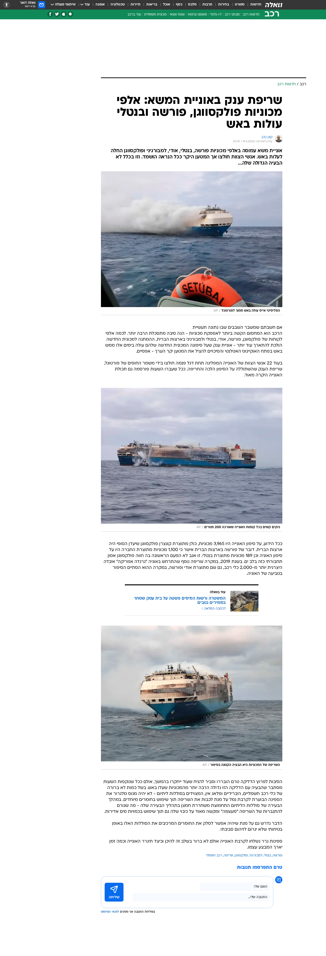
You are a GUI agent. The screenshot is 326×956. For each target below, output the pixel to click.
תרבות (207, 4)
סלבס (192, 4)
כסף (179, 4)
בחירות (223, 4)
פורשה (277, 855)
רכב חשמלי (214, 855)
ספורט (240, 4)
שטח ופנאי (177, 14)
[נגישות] (7, 5)
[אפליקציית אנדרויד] (70, 14)
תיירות (136, 4)
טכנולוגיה (117, 4)
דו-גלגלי (215, 14)
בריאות (151, 4)
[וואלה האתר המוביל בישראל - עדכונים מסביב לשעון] (273, 4)
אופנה (100, 4)
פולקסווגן (241, 855)
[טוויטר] (57, 14)
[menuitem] (253, 4)
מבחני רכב (232, 14)
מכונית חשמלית (155, 14)
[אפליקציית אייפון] (64, 14)
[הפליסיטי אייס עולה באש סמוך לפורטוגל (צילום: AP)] (191, 243)
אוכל (166, 4)
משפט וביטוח (197, 14)
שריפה (228, 855)
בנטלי (267, 855)
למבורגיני (255, 855)
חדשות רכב (251, 14)
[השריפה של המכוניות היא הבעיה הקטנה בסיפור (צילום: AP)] (191, 697)
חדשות (255, 4)
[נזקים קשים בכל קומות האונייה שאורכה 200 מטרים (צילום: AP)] (191, 460)
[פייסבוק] (50, 14)
